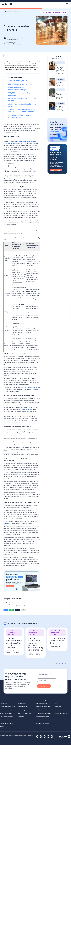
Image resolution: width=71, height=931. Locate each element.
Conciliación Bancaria (6, 716)
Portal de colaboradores (7, 720)
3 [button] (62, 663)
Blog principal (8, 11)
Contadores (17, 11)
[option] (14, 643)
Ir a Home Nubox (7, 0)
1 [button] (56, 663)
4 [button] (65, 663)
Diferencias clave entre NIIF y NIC (20, 84)
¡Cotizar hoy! (54, 138)
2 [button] (59, 663)
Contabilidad (4, 703)
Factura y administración (7, 706)
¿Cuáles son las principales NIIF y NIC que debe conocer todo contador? (22, 110)
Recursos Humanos (6, 713)
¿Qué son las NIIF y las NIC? (18, 81)
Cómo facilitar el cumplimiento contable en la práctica (20, 116)
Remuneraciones (5, 710)
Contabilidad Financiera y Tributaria (54, 12)
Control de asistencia (6, 723)
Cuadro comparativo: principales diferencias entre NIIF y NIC (20, 88)
